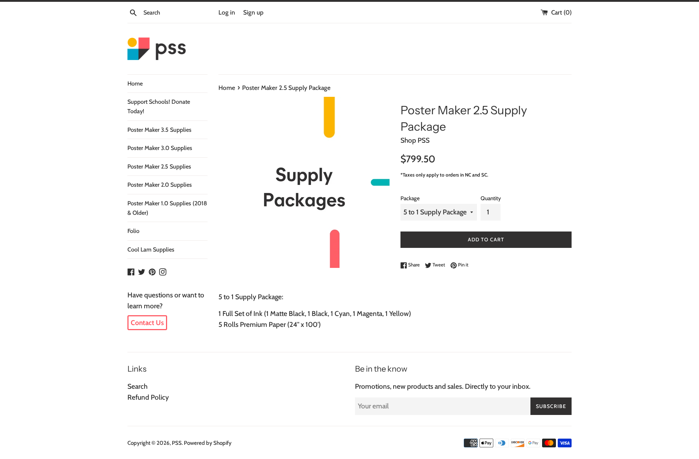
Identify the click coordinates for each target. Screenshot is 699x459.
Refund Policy (148, 397)
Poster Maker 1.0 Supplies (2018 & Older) (167, 208)
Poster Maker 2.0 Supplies (159, 184)
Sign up (253, 12)
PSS (177, 442)
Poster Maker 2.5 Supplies (159, 166)
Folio (133, 230)
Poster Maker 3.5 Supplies (159, 129)
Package (410, 198)
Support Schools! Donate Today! (158, 106)
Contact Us (147, 322)
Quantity (491, 198)
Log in (226, 12)
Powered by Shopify (208, 442)
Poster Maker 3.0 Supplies (159, 148)
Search (137, 386)
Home (135, 83)
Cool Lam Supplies (150, 249)
